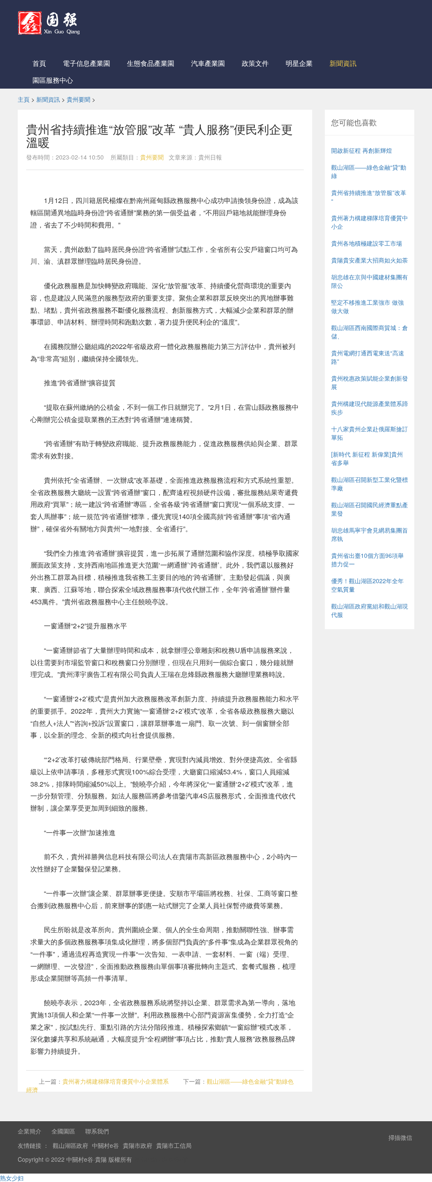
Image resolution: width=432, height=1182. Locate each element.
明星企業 (299, 63)
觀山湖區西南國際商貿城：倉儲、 (369, 331)
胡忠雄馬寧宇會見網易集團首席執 (369, 534)
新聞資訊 (342, 63)
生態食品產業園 (150, 63)
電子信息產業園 (86, 63)
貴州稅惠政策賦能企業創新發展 (369, 382)
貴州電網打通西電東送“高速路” (367, 357)
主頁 (24, 99)
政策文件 (255, 63)
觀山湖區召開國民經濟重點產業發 (369, 508)
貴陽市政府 (137, 1145)
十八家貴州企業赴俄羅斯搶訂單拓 (369, 433)
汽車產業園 (208, 63)
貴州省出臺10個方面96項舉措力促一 (367, 559)
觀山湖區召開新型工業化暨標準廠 (369, 483)
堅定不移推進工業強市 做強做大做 (367, 306)
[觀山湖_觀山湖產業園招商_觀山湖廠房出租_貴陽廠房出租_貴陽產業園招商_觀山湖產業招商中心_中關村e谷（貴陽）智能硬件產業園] (50, 21)
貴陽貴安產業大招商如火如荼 (369, 260)
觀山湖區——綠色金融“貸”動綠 (368, 171)
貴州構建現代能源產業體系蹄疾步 (369, 407)
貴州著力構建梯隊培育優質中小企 (369, 222)
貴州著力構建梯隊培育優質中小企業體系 (115, 1081)
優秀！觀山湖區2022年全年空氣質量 (367, 584)
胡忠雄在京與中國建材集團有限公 (369, 281)
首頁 (39, 63)
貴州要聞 (78, 99)
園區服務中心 (52, 80)
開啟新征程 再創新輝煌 (361, 150)
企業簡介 (29, 1131)
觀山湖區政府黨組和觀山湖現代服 (369, 610)
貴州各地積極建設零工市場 (366, 243)
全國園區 (63, 1131)
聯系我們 (97, 1131)
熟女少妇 (12, 1178)
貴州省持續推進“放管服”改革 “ (368, 196)
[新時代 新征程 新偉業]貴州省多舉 (367, 458)
